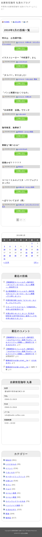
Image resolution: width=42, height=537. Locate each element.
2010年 (18, 22)
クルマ (8, 489)
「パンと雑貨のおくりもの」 (16, 93)
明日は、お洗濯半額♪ (12, 38)
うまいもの (29, 79)
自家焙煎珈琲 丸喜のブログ (15, 2)
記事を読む (21, 49)
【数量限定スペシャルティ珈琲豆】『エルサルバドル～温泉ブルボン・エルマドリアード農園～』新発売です (21, 339)
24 (4, 256)
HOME (7, 22)
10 (4, 249)
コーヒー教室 (28, 131)
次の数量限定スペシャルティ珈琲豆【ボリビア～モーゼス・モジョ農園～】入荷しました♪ (20, 293)
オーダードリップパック (15, 477)
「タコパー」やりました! (14, 75)
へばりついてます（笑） (13, 200)
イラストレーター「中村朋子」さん (19, 58)
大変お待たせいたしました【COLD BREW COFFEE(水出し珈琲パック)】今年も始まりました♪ (21, 316)
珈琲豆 (8, 518)
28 (26, 256)
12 (15, 249)
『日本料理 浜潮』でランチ (16, 110)
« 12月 (6, 262)
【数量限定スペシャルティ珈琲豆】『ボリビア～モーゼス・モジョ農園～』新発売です (20, 284)
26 (15, 256)
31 (4, 259)
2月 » (36, 262)
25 (10, 256)
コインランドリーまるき (15, 501)
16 (37, 249)
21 (26, 252)
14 (26, 249)
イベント (21, 42)
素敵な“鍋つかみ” (10, 145)
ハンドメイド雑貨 (13, 505)
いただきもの (22, 61)
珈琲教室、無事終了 (11, 128)
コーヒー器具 (29, 187)
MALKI (20, 131)
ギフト (8, 485)
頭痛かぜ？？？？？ (11, 163)
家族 (35, 79)
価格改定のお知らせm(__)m (17, 360)
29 (32, 256)
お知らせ (28, 42)
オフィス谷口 (24, 533)
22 (32, 252)
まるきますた (11, 345)
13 (21, 249)
